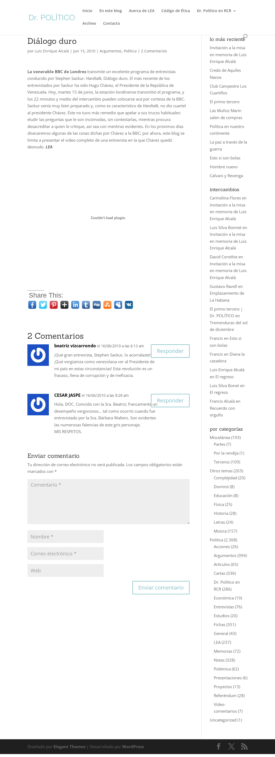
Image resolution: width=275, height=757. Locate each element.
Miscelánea (220, 437)
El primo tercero (225, 101)
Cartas (219, 573)
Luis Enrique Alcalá (52, 50)
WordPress (133, 746)
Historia (221, 513)
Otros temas (221, 470)
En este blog (110, 11)
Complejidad (225, 477)
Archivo (89, 24)
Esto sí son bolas (225, 157)
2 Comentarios (154, 50)
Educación (223, 495)
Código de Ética (175, 11)
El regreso (224, 376)
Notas (219, 660)
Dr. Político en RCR (214, 11)
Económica (224, 598)
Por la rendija (226, 453)
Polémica (222, 669)
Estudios (221, 615)
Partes (219, 444)
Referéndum (225, 695)
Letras (219, 522)
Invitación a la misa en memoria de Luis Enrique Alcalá (228, 54)
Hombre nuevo (224, 166)
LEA (217, 642)
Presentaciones (228, 677)
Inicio (87, 11)
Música (220, 531)
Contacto (111, 24)
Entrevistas (224, 606)
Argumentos (111, 50)
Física (219, 504)
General (221, 633)
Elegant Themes (69, 746)
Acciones (222, 546)
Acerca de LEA (141, 11)
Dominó (221, 486)
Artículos (222, 564)
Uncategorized (223, 720)
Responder (170, 351)
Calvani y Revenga (226, 175)
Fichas (219, 624)
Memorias (223, 651)
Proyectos (223, 686)
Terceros (222, 462)
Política (130, 50)
